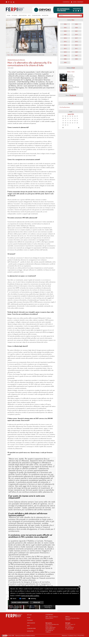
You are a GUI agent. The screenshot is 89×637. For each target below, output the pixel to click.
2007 (76, 55)
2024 (65, 27)
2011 (76, 48)
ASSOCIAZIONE (23, 15)
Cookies (4, 635)
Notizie (69, 71)
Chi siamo (14, 15)
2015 (76, 41)
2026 (65, 24)
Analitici (23, 598)
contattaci (66, 2)
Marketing (33, 598)
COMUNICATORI (36, 15)
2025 (76, 24)
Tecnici (14, 598)
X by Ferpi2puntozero (65, 107)
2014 (65, 45)
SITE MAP (29, 614)
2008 (65, 55)
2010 (65, 52)
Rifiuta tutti (36, 602)
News (12, 54)
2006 (65, 59)
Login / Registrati (78, 2)
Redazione (64, 635)
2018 (65, 38)
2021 (76, 31)
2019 (76, 34)
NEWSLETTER (45, 15)
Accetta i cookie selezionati (20, 602)
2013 (76, 45)
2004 (65, 62)
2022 (65, 31)
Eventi (73, 71)
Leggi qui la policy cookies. (30, 595)
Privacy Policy (81, 635)
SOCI (29, 15)
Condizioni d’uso (72, 635)
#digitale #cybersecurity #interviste (16, 59)
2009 (76, 52)
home (8, 15)
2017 (76, 38)
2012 (65, 48)
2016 (65, 41)
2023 (76, 27)
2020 (65, 34)
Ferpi (9, 54)
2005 (76, 59)
